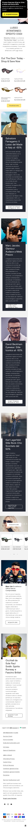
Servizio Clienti (7, 736)
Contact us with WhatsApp (18, 821)
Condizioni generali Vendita (11, 772)
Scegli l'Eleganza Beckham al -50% (13, 401)
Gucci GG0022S (17, 547)
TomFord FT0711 (18, 97)
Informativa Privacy (9, 758)
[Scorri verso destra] (17, 554)
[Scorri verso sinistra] (10, 554)
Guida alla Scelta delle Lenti (11, 743)
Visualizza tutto (14, 105)
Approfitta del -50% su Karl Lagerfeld (12, 507)
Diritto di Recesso (8, 765)
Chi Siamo (6, 747)
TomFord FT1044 (5, 79)
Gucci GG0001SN (5, 547)
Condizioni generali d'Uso (11, 768)
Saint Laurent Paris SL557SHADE (5, 98)
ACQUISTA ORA (14, 524)
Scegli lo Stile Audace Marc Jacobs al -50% (13, 306)
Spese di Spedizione (9, 750)
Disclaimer (6, 775)
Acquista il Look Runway (13, 715)
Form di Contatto (8, 739)
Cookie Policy (7, 762)
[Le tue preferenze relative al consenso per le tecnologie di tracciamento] (25, 825)
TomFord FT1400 (18, 79)
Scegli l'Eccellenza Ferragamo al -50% (14, 207)
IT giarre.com (9, 819)
